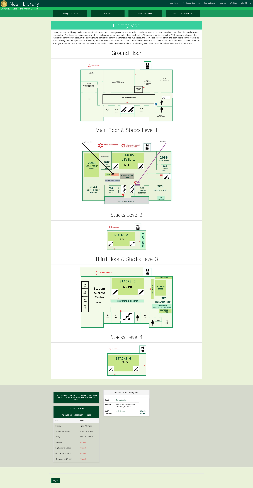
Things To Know (70, 13)
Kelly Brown (120, 411)
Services (108, 13)
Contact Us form (122, 400)
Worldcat (233, 3)
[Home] (3, 3)
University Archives (145, 13)
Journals (223, 3)
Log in (56, 480)
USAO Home (246, 3)
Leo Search (174, 3)
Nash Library (24, 4)
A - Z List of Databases (191, 3)
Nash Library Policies (182, 13)
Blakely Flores (143, 412)
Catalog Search (210, 3)
